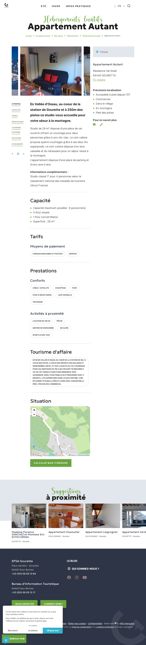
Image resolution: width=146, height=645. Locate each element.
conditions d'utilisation (105, 627)
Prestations (18, 122)
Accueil (29, 36)
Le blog (72, 560)
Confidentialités (95, 623)
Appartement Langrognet (101, 532)
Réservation (15, 638)
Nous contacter (24, 604)
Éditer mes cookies (77, 623)
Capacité (16, 110)
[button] (62, 89)
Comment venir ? (53, 604)
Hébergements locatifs (91, 36)
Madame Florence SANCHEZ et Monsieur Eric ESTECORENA (28, 534)
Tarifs (15, 116)
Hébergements (73, 36)
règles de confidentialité (81, 627)
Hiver (56, 6)
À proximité (17, 144)
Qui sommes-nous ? (85, 568)
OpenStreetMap (83, 455)
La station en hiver (43, 36)
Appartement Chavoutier (64, 532)
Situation (16, 138)
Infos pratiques (78, 6)
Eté (43, 6)
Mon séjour (58, 36)
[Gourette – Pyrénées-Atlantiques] (9, 9)
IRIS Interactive (127, 623)
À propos (16, 104)
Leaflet (73, 455)
